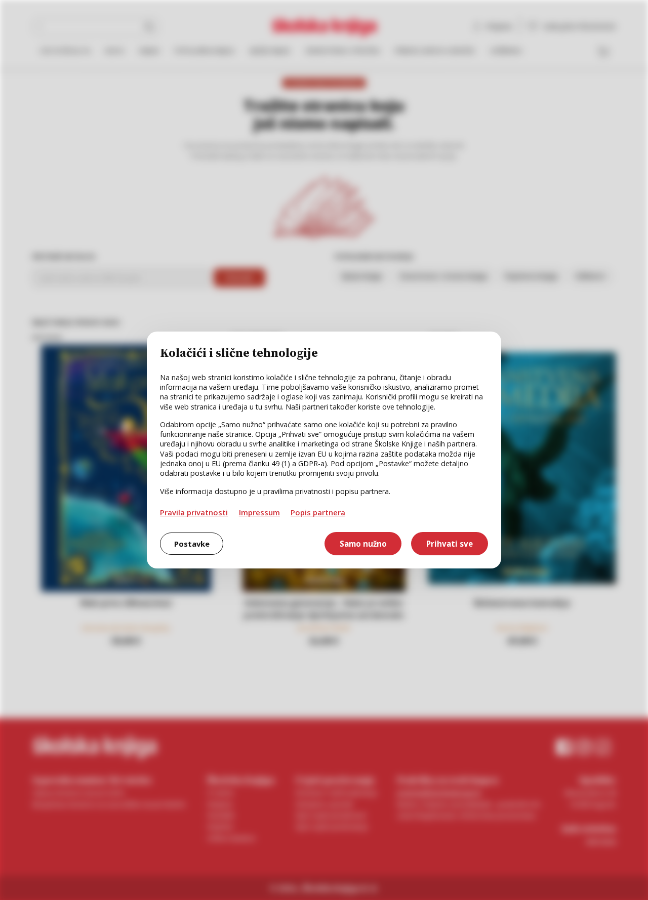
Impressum (259, 512)
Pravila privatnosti (194, 512)
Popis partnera (318, 512)
